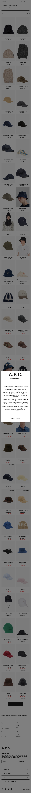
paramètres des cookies (15, 414)
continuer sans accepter (15, 378)
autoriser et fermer (15, 418)
